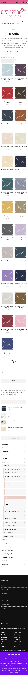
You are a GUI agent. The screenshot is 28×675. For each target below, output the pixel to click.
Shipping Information (7, 612)
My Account (5, 589)
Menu (5, 2)
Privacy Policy (5, 604)
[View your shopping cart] (26, 2)
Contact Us (5, 593)
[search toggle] (23, 2)
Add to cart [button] (7, 70)
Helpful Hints (5, 597)
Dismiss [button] (16, 672)
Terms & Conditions (7, 616)
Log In (3, 585)
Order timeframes (6, 600)
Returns (4, 608)
